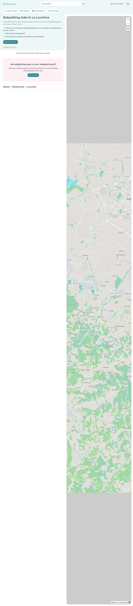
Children (25, 11)
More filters (54, 11)
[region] (98, 310)
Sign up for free (10, 42)
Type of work (11, 11)
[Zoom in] (128, 19)
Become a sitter (117, 4)
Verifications (39, 11)
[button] (70, 282)
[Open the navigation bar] (128, 4)
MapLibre (114, 602)
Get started (33, 75)
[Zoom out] (128, 23)
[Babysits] (9, 4)
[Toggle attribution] (129, 602)
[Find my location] (128, 29)
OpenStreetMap (123, 602)
